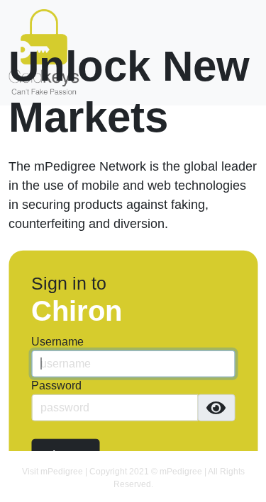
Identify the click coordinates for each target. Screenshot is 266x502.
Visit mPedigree (52, 472)
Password (56, 386)
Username (57, 342)
